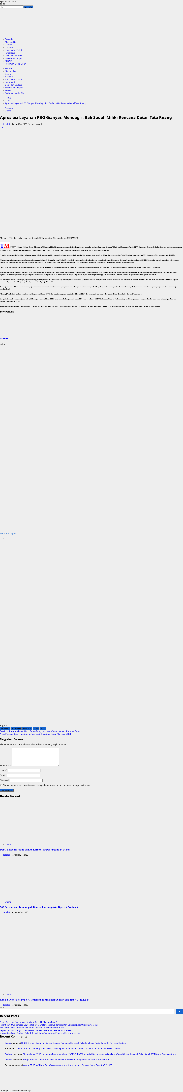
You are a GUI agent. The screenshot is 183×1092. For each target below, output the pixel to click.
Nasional (9, 47)
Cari (2, 1007)
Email (3, 775)
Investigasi (10, 53)
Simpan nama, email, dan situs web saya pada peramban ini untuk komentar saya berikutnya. (47, 785)
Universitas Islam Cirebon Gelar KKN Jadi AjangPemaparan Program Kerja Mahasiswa (40, 1033)
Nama (3, 770)
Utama (8, 110)
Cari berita (28, 7)
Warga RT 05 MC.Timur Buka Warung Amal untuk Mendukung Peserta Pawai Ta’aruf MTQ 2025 (67, 1059)
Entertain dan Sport (14, 58)
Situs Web (4, 780)
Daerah (8, 44)
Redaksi (6, 124)
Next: (35, 734)
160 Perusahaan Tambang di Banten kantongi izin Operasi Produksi (39, 907)
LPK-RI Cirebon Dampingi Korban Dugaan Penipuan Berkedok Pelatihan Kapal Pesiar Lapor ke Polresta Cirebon (73, 1043)
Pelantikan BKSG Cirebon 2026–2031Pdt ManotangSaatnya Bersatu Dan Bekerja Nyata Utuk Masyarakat (48, 1024)
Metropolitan (11, 42)
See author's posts (9, 533)
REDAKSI (9, 61)
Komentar (5, 765)
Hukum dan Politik (13, 50)
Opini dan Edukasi (13, 55)
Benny (8, 1043)
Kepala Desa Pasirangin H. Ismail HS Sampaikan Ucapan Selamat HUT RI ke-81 (45, 999)
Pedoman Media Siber (15, 63)
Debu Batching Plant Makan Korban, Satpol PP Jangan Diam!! (35, 849)
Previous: (40, 731)
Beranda (9, 39)
